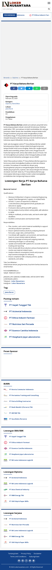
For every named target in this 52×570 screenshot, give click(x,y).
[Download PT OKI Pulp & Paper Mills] (5, 501)
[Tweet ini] (21, 88)
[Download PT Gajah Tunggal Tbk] (5, 436)
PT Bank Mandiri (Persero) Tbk (21, 407)
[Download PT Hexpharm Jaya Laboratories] (5, 454)
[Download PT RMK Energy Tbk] (5, 495)
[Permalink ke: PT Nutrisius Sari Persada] (5, 324)
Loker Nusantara (17, 281)
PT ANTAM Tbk (14, 413)
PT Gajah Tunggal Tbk (20, 305)
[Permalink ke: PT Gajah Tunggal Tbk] (5, 305)
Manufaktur (16, 104)
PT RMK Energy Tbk (16, 495)
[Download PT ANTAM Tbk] (5, 413)
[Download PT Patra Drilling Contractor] (5, 401)
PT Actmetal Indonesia (20, 311)
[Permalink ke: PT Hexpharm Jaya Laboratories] (5, 337)
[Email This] (44, 88)
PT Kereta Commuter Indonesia (21, 389)
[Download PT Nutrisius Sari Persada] (5, 525)
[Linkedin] (29, 560)
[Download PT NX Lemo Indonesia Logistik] (5, 460)
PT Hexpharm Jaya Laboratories (24, 337)
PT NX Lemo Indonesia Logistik (21, 460)
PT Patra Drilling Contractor (20, 401)
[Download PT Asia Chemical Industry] (5, 489)
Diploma (8, 104)
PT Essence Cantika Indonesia (23, 330)
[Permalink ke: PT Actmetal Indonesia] (5, 311)
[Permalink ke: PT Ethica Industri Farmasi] (5, 318)
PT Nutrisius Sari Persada (21, 324)
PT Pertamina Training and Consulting (24, 395)
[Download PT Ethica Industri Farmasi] (5, 442)
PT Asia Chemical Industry (19, 490)
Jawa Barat (9, 109)
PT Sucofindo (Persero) (18, 419)
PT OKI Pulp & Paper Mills (19, 501)
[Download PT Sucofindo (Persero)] (5, 419)
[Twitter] (22, 560)
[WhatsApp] (36, 88)
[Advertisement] (26, 49)
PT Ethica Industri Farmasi (38, 15)
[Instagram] (26, 560)
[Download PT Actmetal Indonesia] (5, 478)
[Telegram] (29, 88)
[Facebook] (19, 560)
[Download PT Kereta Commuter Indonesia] (5, 389)
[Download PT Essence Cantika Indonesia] (5, 448)
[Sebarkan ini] (14, 88)
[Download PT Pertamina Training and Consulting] (5, 395)
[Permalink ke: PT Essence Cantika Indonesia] (5, 330)
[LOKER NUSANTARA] (16, 4)
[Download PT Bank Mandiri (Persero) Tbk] (5, 407)
